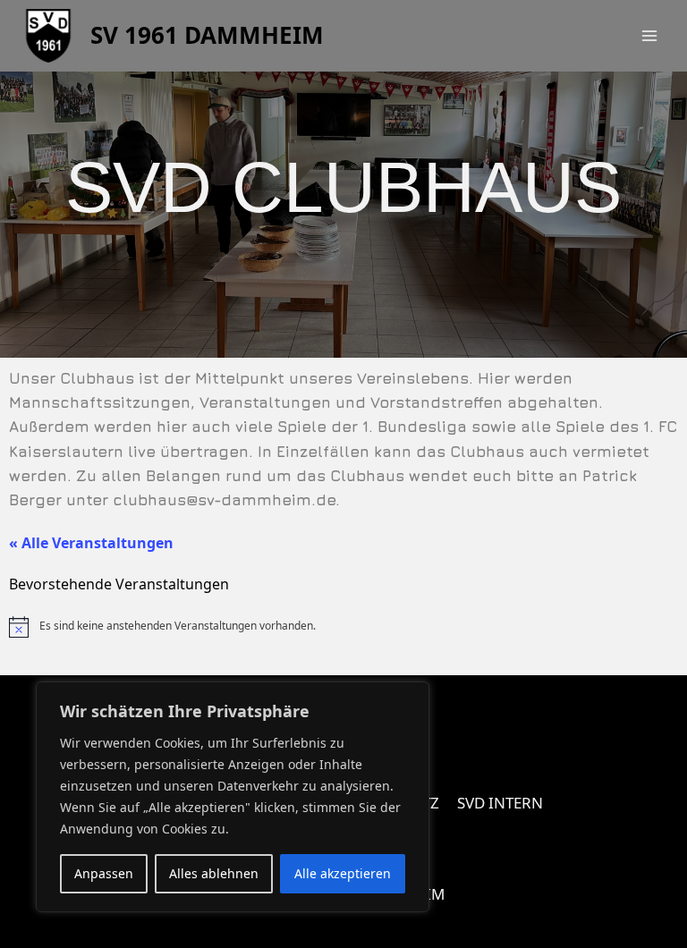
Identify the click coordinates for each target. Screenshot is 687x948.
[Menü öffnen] (649, 35)
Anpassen (103, 873)
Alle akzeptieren (342, 873)
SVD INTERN (500, 802)
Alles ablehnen (214, 873)
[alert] (343, 627)
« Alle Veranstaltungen (91, 543)
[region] (232, 796)
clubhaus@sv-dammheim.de (224, 500)
